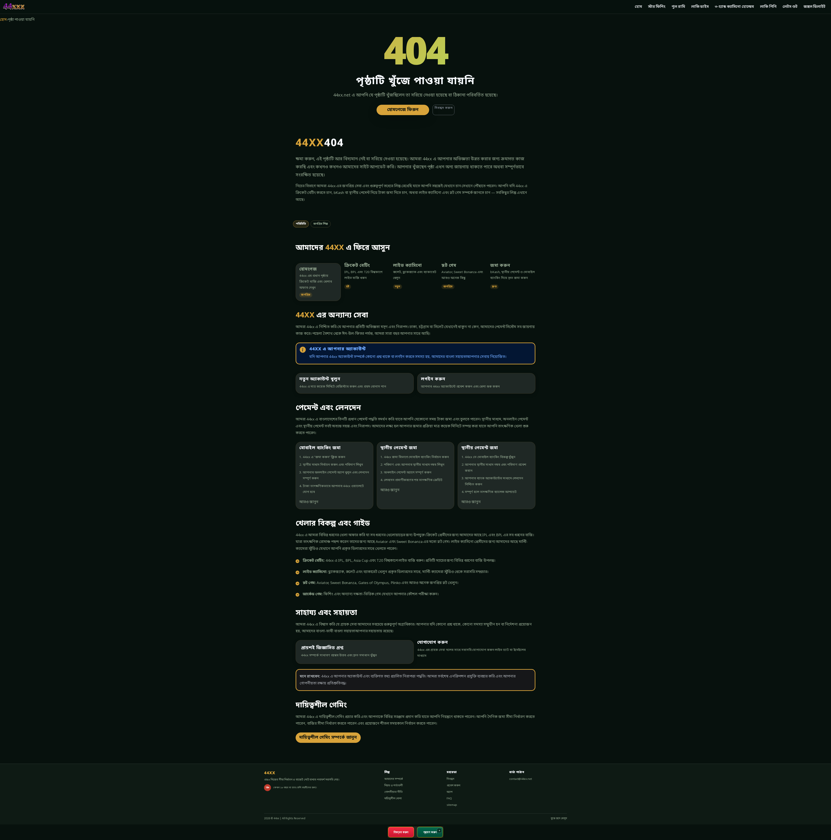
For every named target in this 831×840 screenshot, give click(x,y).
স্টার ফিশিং (656, 6)
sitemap (452, 805)
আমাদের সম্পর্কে (393, 779)
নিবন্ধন (450, 779)
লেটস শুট (790, 6)
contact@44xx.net (520, 779)
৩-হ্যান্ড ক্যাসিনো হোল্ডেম (734, 6)
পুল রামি (678, 6)
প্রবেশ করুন (453, 785)
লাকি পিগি (768, 6)
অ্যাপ (450, 792)
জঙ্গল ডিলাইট (814, 6)
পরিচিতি (301, 224)
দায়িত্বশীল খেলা (393, 798)
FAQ (449, 798)
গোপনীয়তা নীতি (393, 792)
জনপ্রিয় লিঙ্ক (320, 224)
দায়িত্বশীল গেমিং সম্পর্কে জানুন (328, 737)
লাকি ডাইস (700, 6)
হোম (638, 6)
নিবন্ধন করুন (444, 108)
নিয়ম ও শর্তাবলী (393, 785)
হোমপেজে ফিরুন (403, 110)
